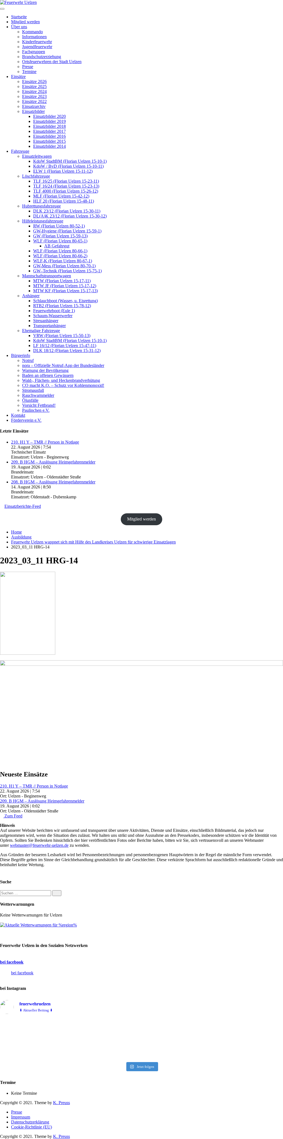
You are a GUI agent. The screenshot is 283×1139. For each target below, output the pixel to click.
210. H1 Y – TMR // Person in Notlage (45, 442)
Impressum (20, 1117)
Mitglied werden (141, 519)
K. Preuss (61, 1102)
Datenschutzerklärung (30, 1122)
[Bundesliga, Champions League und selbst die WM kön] (141, 1039)
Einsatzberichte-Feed (22, 506)
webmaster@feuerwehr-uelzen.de (39, 845)
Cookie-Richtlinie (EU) (31, 1127)
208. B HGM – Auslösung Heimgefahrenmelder (53, 482)
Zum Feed (12, 816)
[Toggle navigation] (2, 9)
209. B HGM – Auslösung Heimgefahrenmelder (53, 462)
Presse (16, 1112)
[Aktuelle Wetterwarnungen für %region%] (38, 925)
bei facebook (11, 962)
